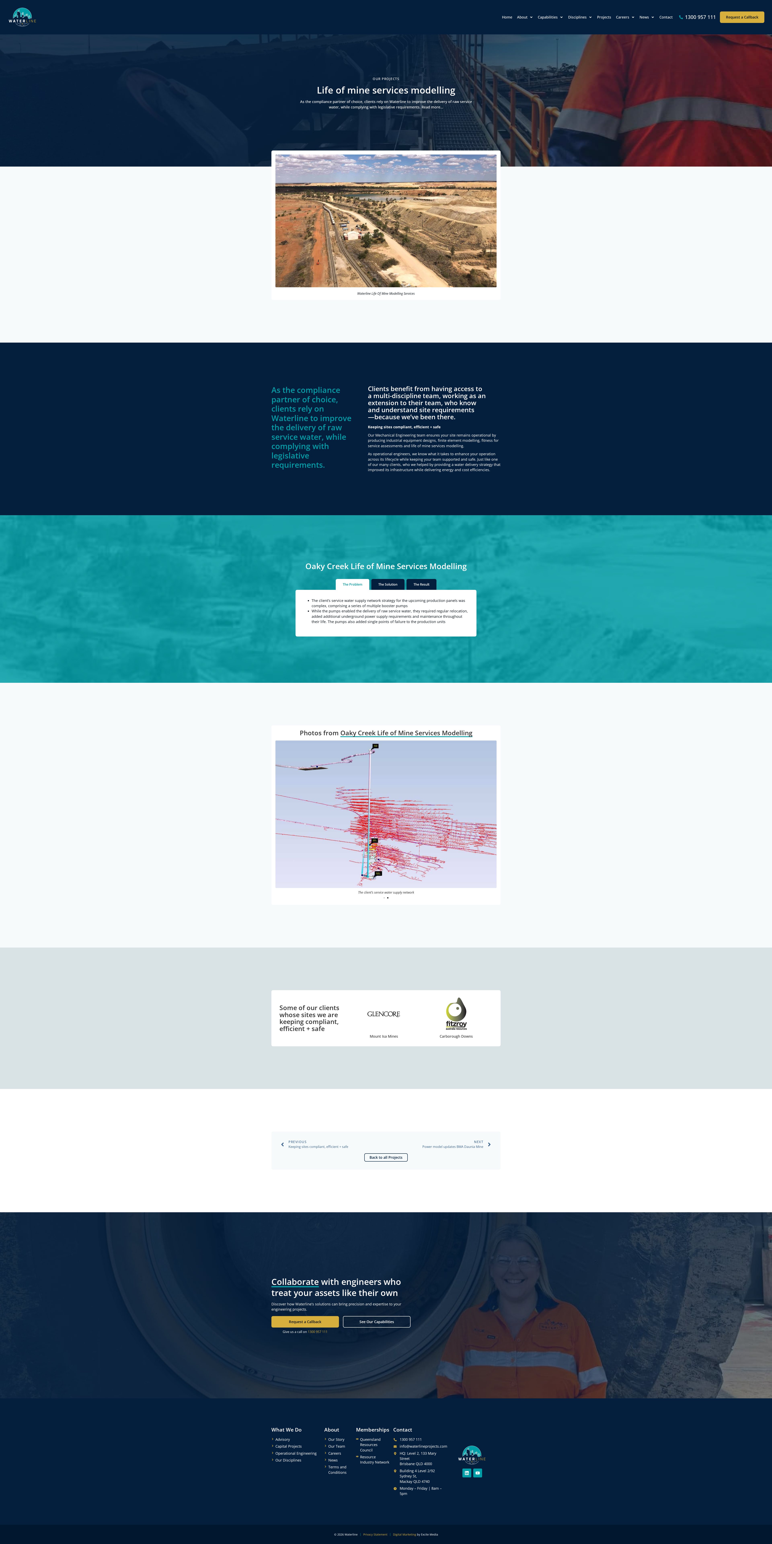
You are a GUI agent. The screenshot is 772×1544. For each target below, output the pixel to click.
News (644, 17)
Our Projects (386, 79)
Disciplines (577, 17)
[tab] (352, 584)
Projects (604, 17)
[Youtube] (477, 1473)
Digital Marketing (404, 1534)
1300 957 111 (317, 1332)
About (522, 17)
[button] (384, 897)
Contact (666, 17)
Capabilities (548, 17)
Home (507, 17)
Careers (622, 17)
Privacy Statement (375, 1534)
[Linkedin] (466, 1473)
